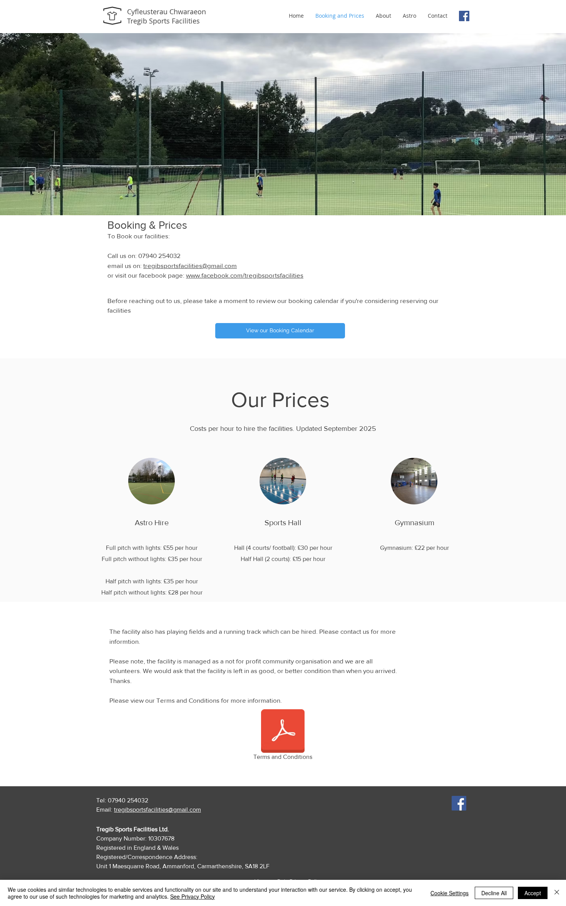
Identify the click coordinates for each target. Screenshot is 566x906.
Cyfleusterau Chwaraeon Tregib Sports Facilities (166, 16)
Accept (532, 893)
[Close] (556, 893)
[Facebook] (459, 803)
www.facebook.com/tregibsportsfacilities (244, 275)
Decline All (494, 893)
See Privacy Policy (192, 896)
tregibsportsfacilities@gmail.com (190, 265)
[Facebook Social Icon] (464, 16)
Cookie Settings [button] (449, 893)
